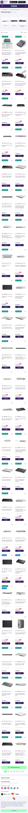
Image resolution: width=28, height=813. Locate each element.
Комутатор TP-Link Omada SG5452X (7, 297)
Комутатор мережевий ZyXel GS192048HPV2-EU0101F (20, 480)
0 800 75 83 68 (5, 778)
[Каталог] (2, 6)
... (19, 771)
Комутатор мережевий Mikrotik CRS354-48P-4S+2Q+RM (19, 328)
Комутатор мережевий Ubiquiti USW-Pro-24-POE (7, 328)
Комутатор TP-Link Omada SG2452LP (7, 633)
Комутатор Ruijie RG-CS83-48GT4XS (7, 146)
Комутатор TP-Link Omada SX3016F (7, 572)
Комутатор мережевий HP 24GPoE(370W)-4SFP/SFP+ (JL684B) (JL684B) (20, 450)
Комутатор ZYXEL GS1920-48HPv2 (20, 419)
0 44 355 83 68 (5, 781)
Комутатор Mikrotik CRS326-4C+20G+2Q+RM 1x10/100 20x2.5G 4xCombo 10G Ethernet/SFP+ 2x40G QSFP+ (20, 510)
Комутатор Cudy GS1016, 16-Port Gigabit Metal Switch (7, 84)
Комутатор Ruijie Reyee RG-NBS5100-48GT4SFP (20, 541)
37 (22, 771)
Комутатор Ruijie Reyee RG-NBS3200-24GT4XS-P (7, 388)
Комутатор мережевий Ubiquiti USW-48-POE (6, 480)
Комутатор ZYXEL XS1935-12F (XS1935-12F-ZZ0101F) (20, 572)
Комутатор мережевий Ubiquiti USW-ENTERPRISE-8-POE (20, 724)
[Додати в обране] (12, 37)
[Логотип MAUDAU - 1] (14, 6)
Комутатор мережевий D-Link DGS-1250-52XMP (7, 510)
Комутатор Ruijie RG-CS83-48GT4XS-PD (20, 115)
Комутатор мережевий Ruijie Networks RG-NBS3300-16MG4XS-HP (20, 754)
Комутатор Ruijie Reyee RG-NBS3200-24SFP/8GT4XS (7, 541)
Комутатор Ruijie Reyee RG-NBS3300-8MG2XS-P (20, 602)
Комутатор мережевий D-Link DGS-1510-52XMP (7, 177)
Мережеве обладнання (15, 9)
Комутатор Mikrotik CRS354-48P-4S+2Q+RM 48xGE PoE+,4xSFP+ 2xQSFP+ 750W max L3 (20, 358)
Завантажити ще (15, 767)
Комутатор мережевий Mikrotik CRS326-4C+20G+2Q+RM (19, 297)
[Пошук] (25, 6)
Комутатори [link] (24, 9)
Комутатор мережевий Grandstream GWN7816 (6, 724)
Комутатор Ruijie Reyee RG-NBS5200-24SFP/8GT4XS (20, 266)
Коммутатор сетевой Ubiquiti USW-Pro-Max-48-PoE (20, 146)
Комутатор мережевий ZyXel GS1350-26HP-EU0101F (6, 694)
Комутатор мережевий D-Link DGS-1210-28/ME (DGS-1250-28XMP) (7, 754)
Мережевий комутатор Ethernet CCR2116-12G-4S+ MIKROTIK (20, 236)
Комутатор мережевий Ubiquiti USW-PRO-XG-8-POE (20, 694)
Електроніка (5, 9)
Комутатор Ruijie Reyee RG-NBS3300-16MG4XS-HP (20, 388)
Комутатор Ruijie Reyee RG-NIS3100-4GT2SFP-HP (20, 633)
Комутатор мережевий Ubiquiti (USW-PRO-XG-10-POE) (7, 358)
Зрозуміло (14, 810)
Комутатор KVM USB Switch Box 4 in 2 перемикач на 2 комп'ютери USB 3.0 (20, 84)
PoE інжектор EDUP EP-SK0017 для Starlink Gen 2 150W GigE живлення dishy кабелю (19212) (7, 53)
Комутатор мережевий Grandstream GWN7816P (7, 206)
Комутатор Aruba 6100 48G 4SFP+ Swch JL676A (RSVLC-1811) (7, 115)
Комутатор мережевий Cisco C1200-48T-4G (6, 450)
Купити (6, 63)
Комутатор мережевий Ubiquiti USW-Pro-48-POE (20, 177)
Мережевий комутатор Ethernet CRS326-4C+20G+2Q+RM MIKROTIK (7, 236)
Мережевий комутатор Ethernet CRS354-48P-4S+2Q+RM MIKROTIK (19, 207)
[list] (2, 788)
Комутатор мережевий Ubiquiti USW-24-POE (19, 664)
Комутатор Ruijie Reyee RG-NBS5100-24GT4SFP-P (7, 419)
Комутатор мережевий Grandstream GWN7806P (7, 664)
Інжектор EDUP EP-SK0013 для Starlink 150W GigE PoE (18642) (20, 53)
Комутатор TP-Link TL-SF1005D (6, 266)
